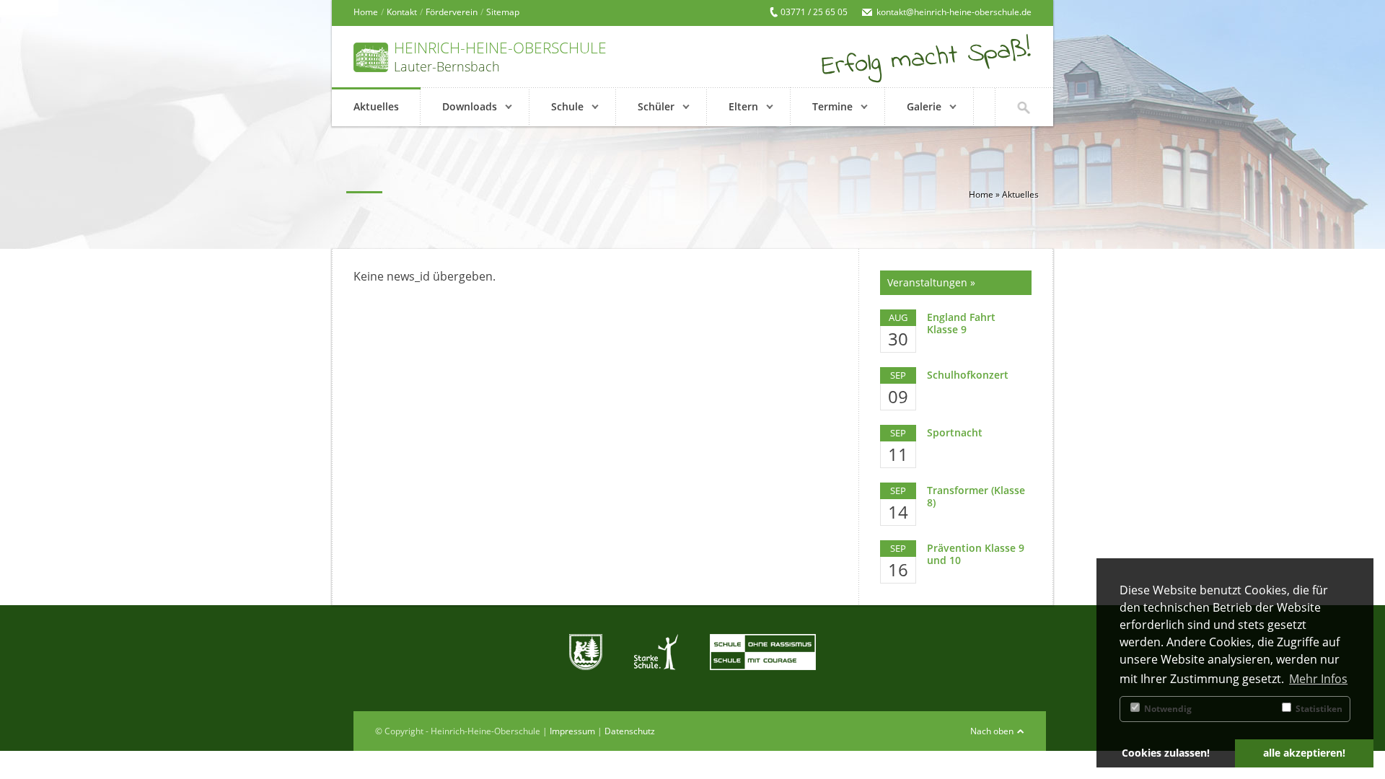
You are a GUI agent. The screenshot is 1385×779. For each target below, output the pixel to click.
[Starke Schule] (656, 652)
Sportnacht (954, 432)
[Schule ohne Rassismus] (763, 652)
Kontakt (402, 12)
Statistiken (1317, 709)
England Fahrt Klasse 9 (961, 323)
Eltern (743, 106)
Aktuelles (376, 106)
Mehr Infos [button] (1318, 679)
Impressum (572, 731)
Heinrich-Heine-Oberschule (500, 55)
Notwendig (1167, 709)
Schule (567, 106)
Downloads (469, 106)
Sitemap (502, 12)
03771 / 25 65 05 (814, 12)
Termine (832, 106)
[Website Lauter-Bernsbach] (585, 652)
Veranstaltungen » (931, 282)
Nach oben (992, 731)
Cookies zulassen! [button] (1166, 753)
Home (365, 12)
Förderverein (452, 12)
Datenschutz (629, 731)
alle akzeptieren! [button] (1304, 753)
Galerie (924, 106)
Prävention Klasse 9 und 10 (975, 554)
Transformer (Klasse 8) (976, 496)
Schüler (656, 106)
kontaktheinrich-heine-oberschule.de (954, 12)
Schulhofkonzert (967, 375)
